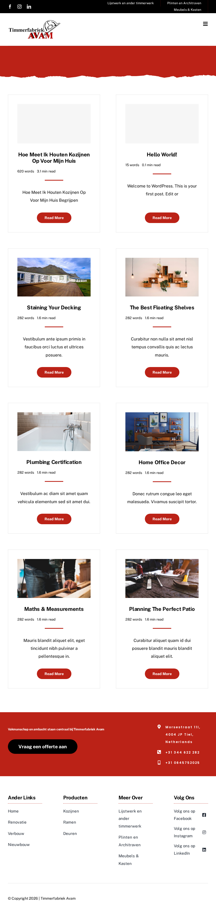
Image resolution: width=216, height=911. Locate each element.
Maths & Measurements (54, 609)
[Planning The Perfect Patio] (162, 562)
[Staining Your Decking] (54, 261)
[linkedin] (29, 6)
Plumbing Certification (53, 462)
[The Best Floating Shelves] (162, 261)
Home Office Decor (162, 462)
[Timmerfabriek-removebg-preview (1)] (34, 21)
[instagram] (19, 6)
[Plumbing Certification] (54, 416)
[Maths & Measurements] (54, 562)
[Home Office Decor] (162, 416)
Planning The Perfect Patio (162, 609)
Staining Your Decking (54, 307)
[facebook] (10, 6)
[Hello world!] (162, 123)
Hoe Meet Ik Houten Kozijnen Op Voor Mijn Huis (54, 157)
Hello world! (162, 154)
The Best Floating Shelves (162, 307)
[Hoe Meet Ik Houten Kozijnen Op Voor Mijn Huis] (54, 123)
